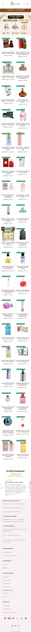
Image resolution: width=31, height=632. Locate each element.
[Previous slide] (2, 487)
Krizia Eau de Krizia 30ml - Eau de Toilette (22, 219)
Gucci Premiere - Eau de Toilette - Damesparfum (8, 77)
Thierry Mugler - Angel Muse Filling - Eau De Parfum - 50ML (23, 148)
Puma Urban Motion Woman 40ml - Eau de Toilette (23, 291)
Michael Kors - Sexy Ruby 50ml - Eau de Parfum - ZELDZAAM (8, 172)
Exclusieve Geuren (8, 590)
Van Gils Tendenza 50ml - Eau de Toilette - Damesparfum (22, 408)
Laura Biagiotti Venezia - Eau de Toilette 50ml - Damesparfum (8, 267)
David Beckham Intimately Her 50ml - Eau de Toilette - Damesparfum (23, 77)
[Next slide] (29, 487)
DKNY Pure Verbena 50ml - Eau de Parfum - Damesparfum (8, 196)
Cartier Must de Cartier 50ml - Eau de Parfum (23, 455)
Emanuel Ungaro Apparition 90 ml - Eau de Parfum (8, 361)
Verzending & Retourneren (10, 555)
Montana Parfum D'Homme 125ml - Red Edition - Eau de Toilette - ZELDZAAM (23, 53)
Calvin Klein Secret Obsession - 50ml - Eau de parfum (22, 101)
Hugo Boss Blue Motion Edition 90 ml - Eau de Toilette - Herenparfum (8, 432)
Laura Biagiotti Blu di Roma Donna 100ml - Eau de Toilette (8, 148)
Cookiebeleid (6, 609)
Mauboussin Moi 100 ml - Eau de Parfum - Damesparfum (8, 315)
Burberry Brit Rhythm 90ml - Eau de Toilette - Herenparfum (23, 243)
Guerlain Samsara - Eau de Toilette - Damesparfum (23, 431)
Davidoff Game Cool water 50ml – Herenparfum (8, 338)
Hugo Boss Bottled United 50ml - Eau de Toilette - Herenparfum (22, 384)
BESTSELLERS (27, 13)
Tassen (5, 596)
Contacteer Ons (7, 552)
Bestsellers (6, 577)
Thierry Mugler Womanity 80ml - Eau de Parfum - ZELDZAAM (8, 455)
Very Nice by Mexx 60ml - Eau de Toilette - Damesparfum (23, 315)
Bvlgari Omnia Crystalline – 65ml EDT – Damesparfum (8, 100)
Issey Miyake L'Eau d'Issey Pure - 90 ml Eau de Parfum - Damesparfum (8, 291)
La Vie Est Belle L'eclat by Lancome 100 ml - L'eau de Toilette (22, 196)
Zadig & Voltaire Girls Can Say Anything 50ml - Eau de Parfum (23, 124)
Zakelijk (5, 568)
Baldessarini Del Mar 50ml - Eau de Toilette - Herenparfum (8, 408)
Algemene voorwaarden (9, 612)
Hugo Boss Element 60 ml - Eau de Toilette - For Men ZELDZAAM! (8, 220)
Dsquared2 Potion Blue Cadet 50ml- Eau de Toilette (23, 267)
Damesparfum (12, 13)
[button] (2, 4)
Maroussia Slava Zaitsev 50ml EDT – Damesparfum (8, 53)
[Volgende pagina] (23, 466)
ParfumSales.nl (17, 631)
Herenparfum (4, 13)
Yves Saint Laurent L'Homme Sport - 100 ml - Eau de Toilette (8, 243)
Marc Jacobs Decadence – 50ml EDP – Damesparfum (8, 124)
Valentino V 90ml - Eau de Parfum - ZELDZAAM (22, 338)
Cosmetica (6, 593)
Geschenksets (20, 13)
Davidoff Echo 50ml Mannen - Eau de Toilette (23, 172)
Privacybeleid (6, 605)
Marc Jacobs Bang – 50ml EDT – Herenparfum (22, 361)
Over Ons (5, 564)
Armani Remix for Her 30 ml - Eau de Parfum (8, 384)
